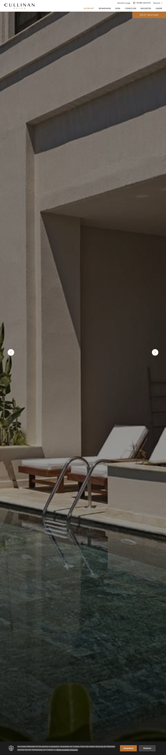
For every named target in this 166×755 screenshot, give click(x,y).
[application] (83, 748)
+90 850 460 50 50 (143, 3)
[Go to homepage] (19, 6)
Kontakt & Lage (123, 3)
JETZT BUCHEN (149, 15)
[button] (11, 352)
